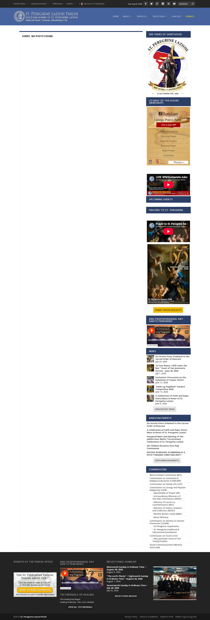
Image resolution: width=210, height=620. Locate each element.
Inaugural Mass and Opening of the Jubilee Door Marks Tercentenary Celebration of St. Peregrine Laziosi (165, 439)
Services (141, 16)
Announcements (38, 3)
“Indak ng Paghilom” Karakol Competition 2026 (170, 388)
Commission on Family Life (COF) (166, 484)
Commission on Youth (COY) (164, 535)
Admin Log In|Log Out (185, 616)
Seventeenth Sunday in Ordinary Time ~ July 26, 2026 (127, 586)
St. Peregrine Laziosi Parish (33, 616)
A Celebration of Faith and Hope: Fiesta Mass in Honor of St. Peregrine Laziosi (172, 398)
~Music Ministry (160, 517)
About (126, 16)
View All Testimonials (80, 607)
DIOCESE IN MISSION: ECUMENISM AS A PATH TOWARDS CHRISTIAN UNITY (166, 453)
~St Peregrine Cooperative (166, 526)
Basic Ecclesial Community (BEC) (166, 475)
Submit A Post (166, 616)
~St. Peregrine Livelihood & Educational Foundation (166, 530)
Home (116, 16)
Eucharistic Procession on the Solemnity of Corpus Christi (170, 378)
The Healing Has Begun (70, 599)
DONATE (190, 16)
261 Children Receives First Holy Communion (163, 447)
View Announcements (167, 460)
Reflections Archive (126, 596)
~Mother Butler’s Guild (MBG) (167, 513)
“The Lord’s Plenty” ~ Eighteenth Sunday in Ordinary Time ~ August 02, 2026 (127, 577)
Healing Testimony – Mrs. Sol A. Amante (77, 602)
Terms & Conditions (148, 616)
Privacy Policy (131, 616)
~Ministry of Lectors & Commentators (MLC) (164, 503)
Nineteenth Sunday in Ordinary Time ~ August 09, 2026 (126, 568)
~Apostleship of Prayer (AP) (166, 493)
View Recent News (165, 409)
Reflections (58, 3)
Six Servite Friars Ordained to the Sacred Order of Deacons (172, 357)
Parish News (19, 3)
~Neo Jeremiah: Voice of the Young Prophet (167, 540)
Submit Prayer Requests (168, 310)
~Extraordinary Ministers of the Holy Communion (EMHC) (167, 497)
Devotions (159, 16)
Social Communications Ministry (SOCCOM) (166, 546)
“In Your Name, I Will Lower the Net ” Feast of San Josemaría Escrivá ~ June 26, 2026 (171, 368)
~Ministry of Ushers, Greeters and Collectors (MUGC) (167, 509)
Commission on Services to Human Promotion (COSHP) (167, 522)
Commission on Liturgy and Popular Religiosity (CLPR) (168, 488)
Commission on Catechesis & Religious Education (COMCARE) (165, 479)
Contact (177, 16)
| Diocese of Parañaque (91, 3)
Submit (69, 3)
